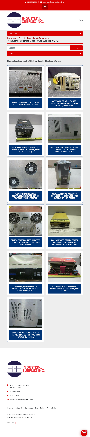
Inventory (10, 408)
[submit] (76, 47)
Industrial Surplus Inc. (23, 414)
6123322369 (14, 395)
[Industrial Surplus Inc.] (26, 369)
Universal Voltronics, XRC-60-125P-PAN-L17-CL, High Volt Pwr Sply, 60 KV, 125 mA (26, 335)
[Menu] (75, 20)
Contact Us (29, 408)
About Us (19, 408)
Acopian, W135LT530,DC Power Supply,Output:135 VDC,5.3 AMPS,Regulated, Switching (64, 242)
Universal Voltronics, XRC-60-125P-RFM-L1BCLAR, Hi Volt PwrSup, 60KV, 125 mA (64, 150)
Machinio (30, 417)
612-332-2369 (32, 2)
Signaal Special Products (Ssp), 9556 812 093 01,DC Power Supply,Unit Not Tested (64, 196)
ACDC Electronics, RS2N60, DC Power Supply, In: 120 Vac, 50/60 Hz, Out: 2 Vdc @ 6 (26, 150)
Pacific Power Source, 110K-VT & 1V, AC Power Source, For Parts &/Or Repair (25, 242)
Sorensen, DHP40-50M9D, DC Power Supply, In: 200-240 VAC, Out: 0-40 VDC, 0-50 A (25, 289)
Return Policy (39, 408)
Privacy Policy (51, 408)
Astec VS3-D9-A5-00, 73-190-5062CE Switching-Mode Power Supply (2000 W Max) (64, 103)
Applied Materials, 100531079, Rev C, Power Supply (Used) (25, 103)
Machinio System (13, 417)
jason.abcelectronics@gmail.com (54, 2)
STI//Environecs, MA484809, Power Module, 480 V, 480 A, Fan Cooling (64, 289)
